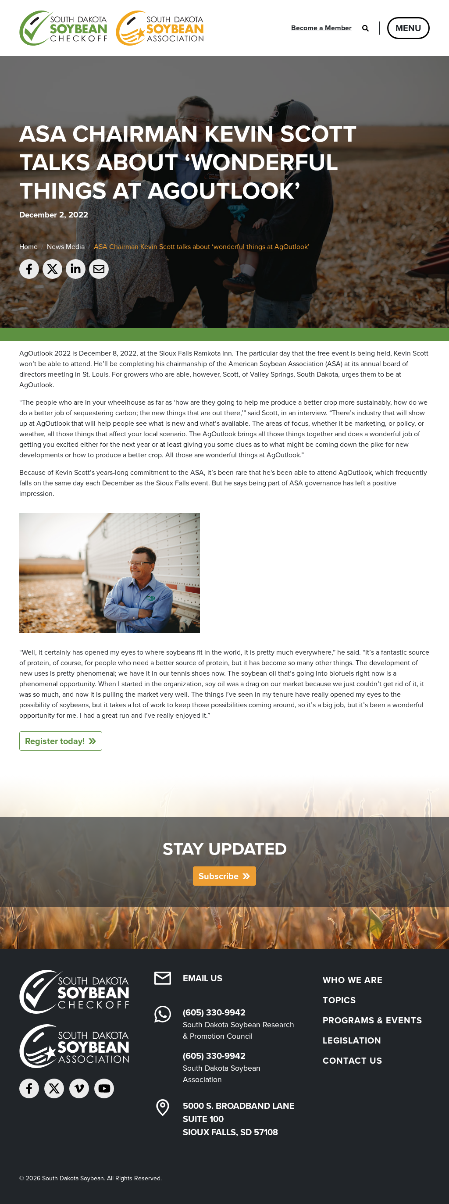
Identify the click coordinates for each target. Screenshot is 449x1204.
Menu (408, 28)
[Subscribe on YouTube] (104, 1088)
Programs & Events (372, 1020)
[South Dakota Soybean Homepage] (111, 28)
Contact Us (352, 1060)
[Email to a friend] (99, 269)
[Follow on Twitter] (54, 1088)
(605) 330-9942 (214, 1012)
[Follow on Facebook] (29, 1088)
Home (28, 247)
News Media (66, 247)
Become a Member (321, 28)
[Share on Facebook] (29, 269)
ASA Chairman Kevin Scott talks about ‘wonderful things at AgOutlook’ (202, 247)
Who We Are (353, 980)
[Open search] (365, 28)
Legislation (352, 1040)
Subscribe (219, 876)
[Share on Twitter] (52, 269)
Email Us (202, 978)
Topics (339, 1000)
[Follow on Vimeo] (79, 1088)
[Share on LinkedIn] (76, 269)
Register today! (55, 741)
